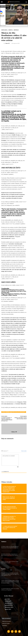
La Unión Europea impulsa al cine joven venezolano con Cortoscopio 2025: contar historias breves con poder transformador (9, 489)
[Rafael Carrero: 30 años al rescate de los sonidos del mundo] (21, 498)
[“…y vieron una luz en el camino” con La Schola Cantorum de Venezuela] (21, 528)
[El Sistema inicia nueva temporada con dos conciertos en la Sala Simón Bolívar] (23, 554)
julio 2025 (7, 599)
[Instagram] (12, 631)
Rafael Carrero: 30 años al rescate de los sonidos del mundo (9, 498)
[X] (16, 631)
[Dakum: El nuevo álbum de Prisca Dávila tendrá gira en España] (23, 562)
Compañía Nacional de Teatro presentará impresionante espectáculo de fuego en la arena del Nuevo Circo (10, 574)
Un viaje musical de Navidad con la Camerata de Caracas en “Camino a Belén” (10, 508)
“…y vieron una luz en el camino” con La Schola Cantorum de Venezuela (10, 527)
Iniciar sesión (23, 450)
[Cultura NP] (3, 43)
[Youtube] (19, 631)
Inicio (2, 6)
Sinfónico (16, 30)
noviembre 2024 (9, 605)
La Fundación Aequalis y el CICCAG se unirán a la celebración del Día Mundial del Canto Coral (6, 419)
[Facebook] (8, 631)
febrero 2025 (8, 601)
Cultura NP (7, 43)
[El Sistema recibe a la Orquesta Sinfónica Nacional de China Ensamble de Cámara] (23, 547)
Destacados (6, 6)
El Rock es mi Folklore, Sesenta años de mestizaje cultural (21, 418)
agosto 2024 (8, 609)
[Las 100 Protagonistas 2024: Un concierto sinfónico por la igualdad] (23, 589)
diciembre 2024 (8, 603)
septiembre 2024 (9, 607)
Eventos (10, 30)
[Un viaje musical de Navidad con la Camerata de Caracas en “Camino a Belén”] (21, 508)
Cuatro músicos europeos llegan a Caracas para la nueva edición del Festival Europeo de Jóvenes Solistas (10, 582)
